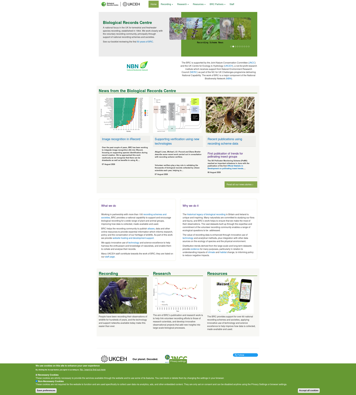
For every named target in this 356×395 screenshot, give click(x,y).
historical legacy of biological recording (205, 214)
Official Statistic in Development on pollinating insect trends (225, 167)
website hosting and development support (133, 238)
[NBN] (137, 65)
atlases (151, 228)
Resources (198, 4)
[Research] (178, 294)
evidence (195, 249)
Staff (232, 4)
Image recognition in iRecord (121, 139)
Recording (166, 4)
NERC (194, 72)
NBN (228, 78)
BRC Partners (217, 4)
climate (211, 252)
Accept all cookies (308, 390)
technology (133, 242)
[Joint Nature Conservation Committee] (176, 358)
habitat (223, 252)
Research (182, 4)
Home (154, 4)
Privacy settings (178, 361)
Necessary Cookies (48, 374)
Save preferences (46, 390)
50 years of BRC (145, 41)
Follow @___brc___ (240, 356)
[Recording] (123, 295)
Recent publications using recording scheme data (225, 141)
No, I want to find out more (93, 369)
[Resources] (232, 295)
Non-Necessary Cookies (51, 381)
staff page (110, 256)
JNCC (252, 62)
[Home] (123, 4)
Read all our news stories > (240, 184)
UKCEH (229, 65)
